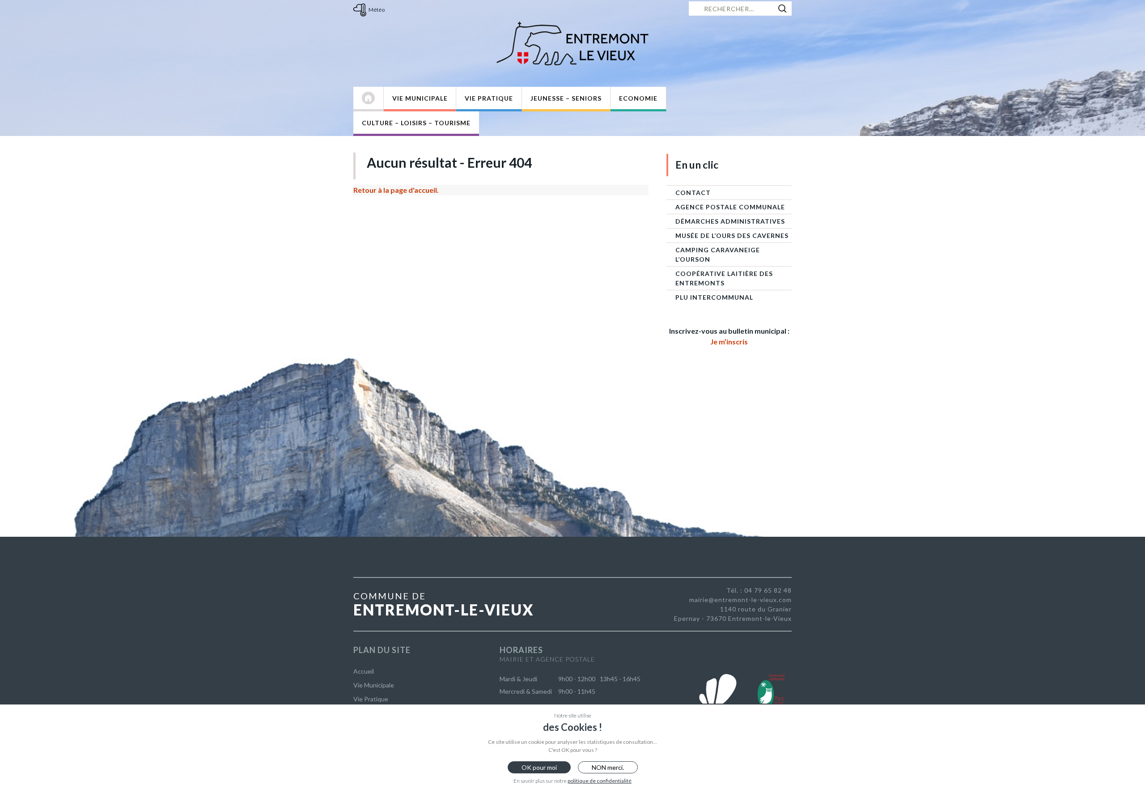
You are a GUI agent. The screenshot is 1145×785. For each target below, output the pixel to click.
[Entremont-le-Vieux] (572, 43)
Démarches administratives (730, 221)
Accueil (363, 671)
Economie (638, 98)
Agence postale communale (730, 207)
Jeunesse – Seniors (566, 98)
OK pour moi (539, 767)
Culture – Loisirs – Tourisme (416, 123)
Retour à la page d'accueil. (396, 190)
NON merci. (608, 767)
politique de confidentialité (600, 780)
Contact (693, 192)
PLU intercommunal (714, 297)
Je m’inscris (729, 341)
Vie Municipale (420, 98)
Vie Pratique (489, 98)
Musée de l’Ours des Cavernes (732, 235)
